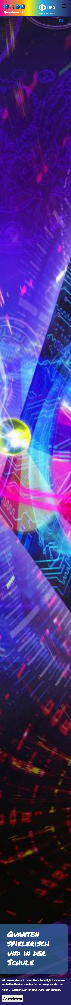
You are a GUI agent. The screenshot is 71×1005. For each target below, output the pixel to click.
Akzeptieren (12, 998)
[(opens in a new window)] (42, 10)
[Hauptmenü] (64, 6)
